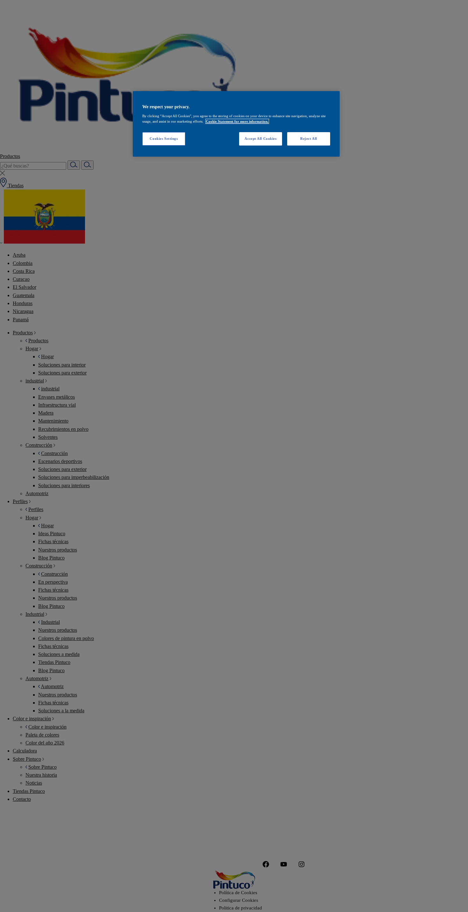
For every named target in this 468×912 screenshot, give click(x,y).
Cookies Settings (164, 138)
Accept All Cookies (260, 138)
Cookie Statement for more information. (237, 121)
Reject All (308, 138)
